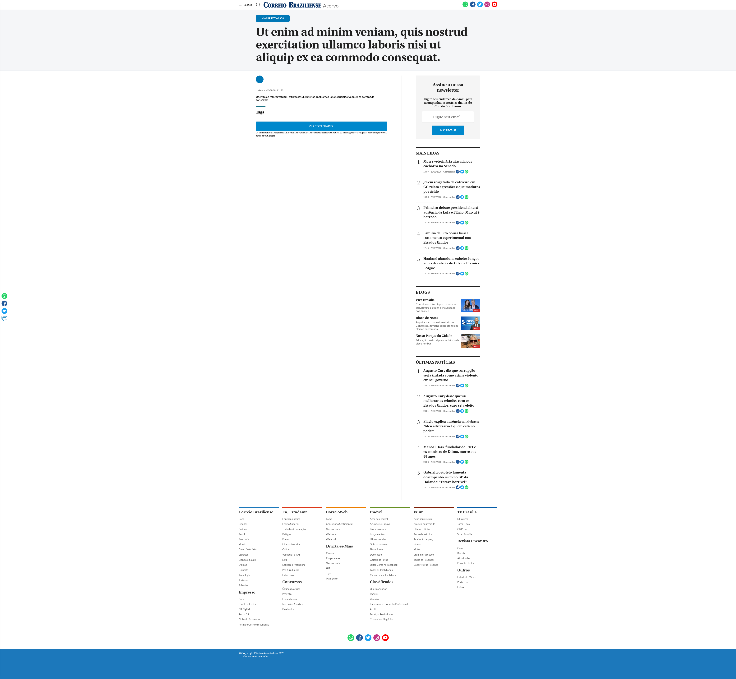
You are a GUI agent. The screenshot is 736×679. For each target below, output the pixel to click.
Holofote (243, 569)
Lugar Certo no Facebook (384, 564)
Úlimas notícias (378, 539)
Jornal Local (463, 523)
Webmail (331, 539)
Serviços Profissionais (381, 614)
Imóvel (376, 512)
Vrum (419, 512)
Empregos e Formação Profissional (389, 604)
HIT (328, 568)
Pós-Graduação (290, 569)
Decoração (376, 554)
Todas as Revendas (424, 559)
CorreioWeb (336, 512)
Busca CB (244, 614)
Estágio (286, 534)
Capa (241, 518)
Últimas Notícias (291, 544)
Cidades (243, 523)
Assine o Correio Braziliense (254, 624)
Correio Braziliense (256, 512)
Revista (461, 553)
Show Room (376, 549)
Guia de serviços (379, 544)
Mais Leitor (332, 578)
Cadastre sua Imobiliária (383, 575)
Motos (417, 549)
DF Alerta (462, 518)
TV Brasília (467, 512)
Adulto (373, 609)
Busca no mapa (378, 529)
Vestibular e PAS (291, 554)
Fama (329, 518)
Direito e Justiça (247, 604)
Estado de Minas (466, 577)
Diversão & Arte (247, 549)
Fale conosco (289, 575)
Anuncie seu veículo (424, 523)
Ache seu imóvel (379, 518)
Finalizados (288, 609)
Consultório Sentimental (339, 523)
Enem (285, 539)
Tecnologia (244, 575)
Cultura (286, 549)
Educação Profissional (294, 564)
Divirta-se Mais (339, 546)
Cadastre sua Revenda (426, 564)
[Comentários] (4, 320)
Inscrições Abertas (292, 604)
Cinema (330, 553)
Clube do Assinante (249, 619)
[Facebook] (473, 6)
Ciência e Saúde (247, 559)
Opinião (243, 564)
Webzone (331, 534)
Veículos (374, 599)
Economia (244, 539)
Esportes (243, 554)
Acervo (330, 5)
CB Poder (462, 529)
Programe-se (333, 558)
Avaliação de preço (424, 539)
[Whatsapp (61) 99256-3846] (465, 6)
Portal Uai (462, 582)
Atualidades (463, 558)
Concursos (292, 582)
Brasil (242, 534)
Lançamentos (377, 534)
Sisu (284, 559)
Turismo (243, 580)
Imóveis (374, 593)
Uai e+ (460, 587)
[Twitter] (4, 313)
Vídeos (417, 544)
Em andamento (290, 599)
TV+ (328, 573)
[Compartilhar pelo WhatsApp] (466, 173)
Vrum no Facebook (424, 554)
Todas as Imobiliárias (381, 569)
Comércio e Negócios (381, 619)
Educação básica (291, 518)
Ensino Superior (290, 523)
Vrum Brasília (464, 534)
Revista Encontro (472, 541)
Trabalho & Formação (294, 529)
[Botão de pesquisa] (257, 5)
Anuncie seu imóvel (380, 523)
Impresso (247, 592)
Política (243, 529)
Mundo (242, 544)
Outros (463, 570)
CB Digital (244, 609)
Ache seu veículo (423, 518)
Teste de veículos (423, 534)
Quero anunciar (378, 588)
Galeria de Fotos (379, 559)
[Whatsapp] (4, 298)
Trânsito (243, 585)
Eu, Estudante (294, 512)
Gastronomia (333, 529)
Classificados (381, 582)
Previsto (287, 593)
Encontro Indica (465, 563)
